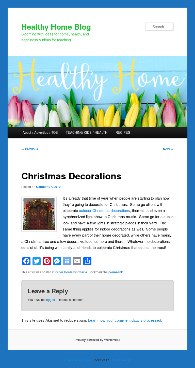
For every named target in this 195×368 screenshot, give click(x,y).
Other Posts (64, 272)
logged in (51, 299)
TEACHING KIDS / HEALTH (86, 132)
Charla (82, 272)
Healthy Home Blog (56, 26)
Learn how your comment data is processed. (125, 320)
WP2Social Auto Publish (78, 359)
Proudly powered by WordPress (97, 339)
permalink (115, 272)
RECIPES (123, 132)
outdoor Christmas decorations (104, 210)
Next (168, 149)
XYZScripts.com (121, 359)
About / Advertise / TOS (40, 132)
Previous (29, 149)
